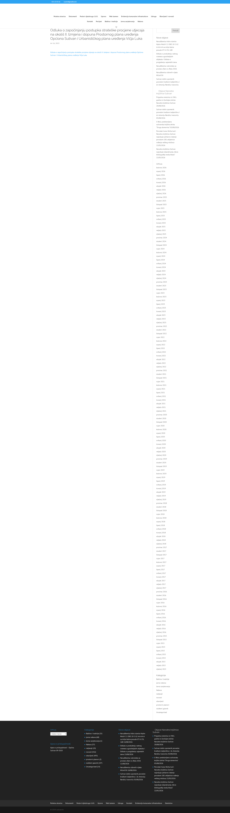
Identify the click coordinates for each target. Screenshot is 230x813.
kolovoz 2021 (161, 385)
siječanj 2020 (161, 455)
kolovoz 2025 (161, 212)
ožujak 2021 (160, 403)
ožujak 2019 (160, 492)
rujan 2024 (160, 249)
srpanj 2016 (160, 610)
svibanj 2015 (161, 654)
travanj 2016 (161, 621)
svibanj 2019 (161, 485)
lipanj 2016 (160, 614)
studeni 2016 (161, 595)
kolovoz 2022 (161, 341)
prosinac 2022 (161, 326)
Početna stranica (60, 16)
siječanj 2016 (161, 632)
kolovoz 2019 (161, 474)
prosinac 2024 (161, 238)
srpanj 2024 (160, 256)
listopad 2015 (161, 639)
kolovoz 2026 (161, 168)
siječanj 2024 (161, 278)
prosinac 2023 (161, 282)
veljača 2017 (161, 584)
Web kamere (113, 16)
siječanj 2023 (161, 322)
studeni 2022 (161, 330)
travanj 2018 (161, 533)
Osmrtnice (168, 803)
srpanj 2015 (160, 647)
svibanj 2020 (161, 440)
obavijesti (160, 701)
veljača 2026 (161, 190)
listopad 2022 (161, 333)
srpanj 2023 (160, 300)
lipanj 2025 (160, 216)
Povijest (99, 22)
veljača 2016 (161, 628)
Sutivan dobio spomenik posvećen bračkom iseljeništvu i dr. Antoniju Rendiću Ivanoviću (168, 82)
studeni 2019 (161, 463)
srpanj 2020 (160, 433)
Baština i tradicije (111, 22)
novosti (159, 698)
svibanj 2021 (161, 396)
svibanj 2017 (161, 573)
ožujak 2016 (160, 625)
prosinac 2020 (161, 415)
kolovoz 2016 (161, 606)
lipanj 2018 (160, 525)
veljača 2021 (161, 407)
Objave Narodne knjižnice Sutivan (165, 92)
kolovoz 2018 (161, 518)
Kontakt (90, 22)
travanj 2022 (161, 356)
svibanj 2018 (161, 529)
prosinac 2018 (161, 503)
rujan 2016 (160, 603)
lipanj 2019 (160, 481)
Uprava (103, 16)
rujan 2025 (160, 208)
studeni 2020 (161, 418)
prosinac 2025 (161, 197)
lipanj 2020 (160, 437)
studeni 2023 (161, 286)
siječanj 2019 (161, 499)
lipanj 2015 (160, 651)
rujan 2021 (160, 381)
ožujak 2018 (160, 536)
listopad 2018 (161, 510)
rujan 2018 (160, 514)
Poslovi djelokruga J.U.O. (89, 16)
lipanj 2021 (160, 392)
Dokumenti (73, 16)
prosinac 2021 (161, 370)
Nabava (140, 22)
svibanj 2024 (161, 263)
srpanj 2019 (160, 477)
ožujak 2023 (160, 315)
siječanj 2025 (161, 234)
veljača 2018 (161, 540)
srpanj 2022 (160, 345)
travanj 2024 (161, 267)
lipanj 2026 (160, 175)
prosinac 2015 (161, 636)
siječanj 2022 (161, 367)
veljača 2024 (161, 274)
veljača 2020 (161, 451)
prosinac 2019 (161, 459)
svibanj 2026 (161, 179)
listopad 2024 (161, 245)
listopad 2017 (161, 555)
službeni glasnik (162, 709)
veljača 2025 (161, 230)
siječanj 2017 (161, 588)
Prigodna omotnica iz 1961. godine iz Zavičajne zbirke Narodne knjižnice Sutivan (166, 100)
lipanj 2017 (160, 569)
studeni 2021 (161, 374)
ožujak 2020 (160, 448)
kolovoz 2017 (161, 562)
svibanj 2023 (161, 308)
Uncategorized (161, 712)
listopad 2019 (161, 466)
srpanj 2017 (160, 566)
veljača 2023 (161, 319)
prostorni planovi (162, 705)
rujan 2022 (160, 337)
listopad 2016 (161, 599)
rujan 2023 (160, 293)
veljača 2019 (161, 496)
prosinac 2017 (161, 547)
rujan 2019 (160, 470)
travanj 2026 (161, 182)
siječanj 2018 (161, 544)
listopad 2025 (161, 204)
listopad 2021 (161, 378)
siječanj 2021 (161, 411)
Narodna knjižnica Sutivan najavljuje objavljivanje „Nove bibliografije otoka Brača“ (167, 152)
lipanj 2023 (160, 304)
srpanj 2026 (160, 171)
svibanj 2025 (161, 219)
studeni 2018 (161, 507)
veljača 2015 (161, 665)
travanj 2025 (161, 223)
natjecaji (159, 694)
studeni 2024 (161, 241)
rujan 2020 (160, 426)
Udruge (153, 16)
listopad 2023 (161, 289)
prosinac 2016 (161, 592)
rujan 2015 (160, 643)
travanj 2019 (161, 488)
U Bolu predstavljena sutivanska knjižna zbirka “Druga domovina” (165, 125)
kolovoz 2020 (161, 429)
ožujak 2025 (160, 227)
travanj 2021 (161, 400)
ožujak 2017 (160, 581)
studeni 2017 (161, 551)
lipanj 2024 (160, 260)
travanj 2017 (161, 577)
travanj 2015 (161, 658)
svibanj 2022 (161, 352)
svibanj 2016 (161, 617)
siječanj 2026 (161, 193)
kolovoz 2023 (161, 297)
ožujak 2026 (160, 186)
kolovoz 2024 (161, 252)
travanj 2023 (161, 311)
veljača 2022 (161, 363)
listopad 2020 (161, 422)
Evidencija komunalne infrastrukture (134, 16)
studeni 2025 (161, 201)
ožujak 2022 (160, 359)
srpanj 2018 (160, 522)
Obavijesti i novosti (167, 16)
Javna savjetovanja (128, 22)
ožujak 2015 (160, 662)
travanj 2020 (161, 444)
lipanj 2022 (160, 348)
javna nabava (161, 683)
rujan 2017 (160, 558)
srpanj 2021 (160, 389)
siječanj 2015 (161, 669)
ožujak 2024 (160, 271)
